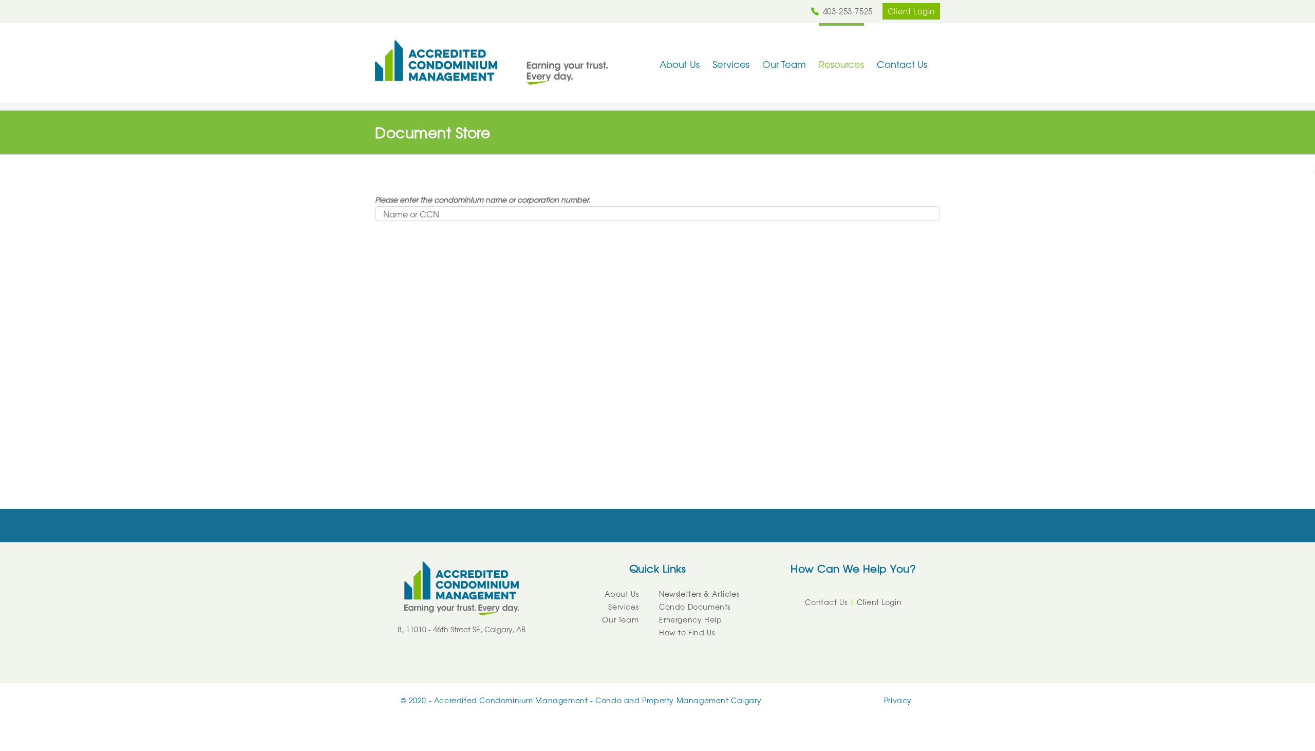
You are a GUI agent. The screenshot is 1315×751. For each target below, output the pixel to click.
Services (623, 606)
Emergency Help (690, 619)
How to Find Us (687, 632)
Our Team (620, 619)
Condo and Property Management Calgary (678, 700)
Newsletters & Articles (699, 594)
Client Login (911, 11)
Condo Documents (694, 606)
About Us (621, 594)
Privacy (898, 700)
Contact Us (826, 602)
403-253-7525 (848, 11)
